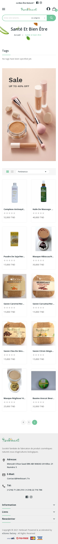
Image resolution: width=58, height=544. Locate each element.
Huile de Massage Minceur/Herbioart (43, 209)
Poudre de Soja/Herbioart (14, 256)
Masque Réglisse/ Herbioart (14, 398)
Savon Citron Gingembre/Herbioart (43, 351)
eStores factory (9, 533)
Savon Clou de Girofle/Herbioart (14, 351)
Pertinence (32, 171)
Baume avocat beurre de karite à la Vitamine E (43, 398)
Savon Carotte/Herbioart (14, 304)
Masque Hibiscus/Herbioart (43, 256)
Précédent (23, 422)
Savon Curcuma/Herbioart (43, 304)
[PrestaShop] (29, 114)
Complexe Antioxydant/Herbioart (14, 209)
